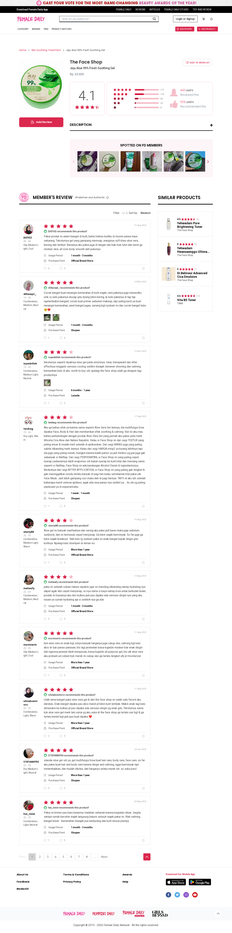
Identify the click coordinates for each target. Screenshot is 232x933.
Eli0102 (27, 237)
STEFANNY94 (31, 761)
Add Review (44, 122)
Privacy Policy (72, 881)
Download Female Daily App (32, 9)
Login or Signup (185, 19)
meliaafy (28, 588)
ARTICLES (154, 9)
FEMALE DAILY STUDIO (176, 9)
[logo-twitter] (177, 895)
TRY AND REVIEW (202, 9)
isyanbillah (30, 363)
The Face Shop (185, 230)
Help (125, 881)
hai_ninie (29, 814)
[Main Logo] (31, 19)
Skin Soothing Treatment (46, 50)
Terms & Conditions (76, 874)
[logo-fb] (168, 895)
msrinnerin (30, 644)
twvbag (28, 428)
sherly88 (28, 532)
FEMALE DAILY (123, 9)
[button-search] (154, 19)
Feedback (23, 881)
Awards (127, 874)
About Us (22, 874)
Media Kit (23, 889)
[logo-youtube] (195, 895)
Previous (76, 161)
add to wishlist (200, 62)
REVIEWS (140, 9)
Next (206, 161)
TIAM (180, 303)
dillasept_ (29, 294)
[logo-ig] (186, 895)
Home (22, 50)
